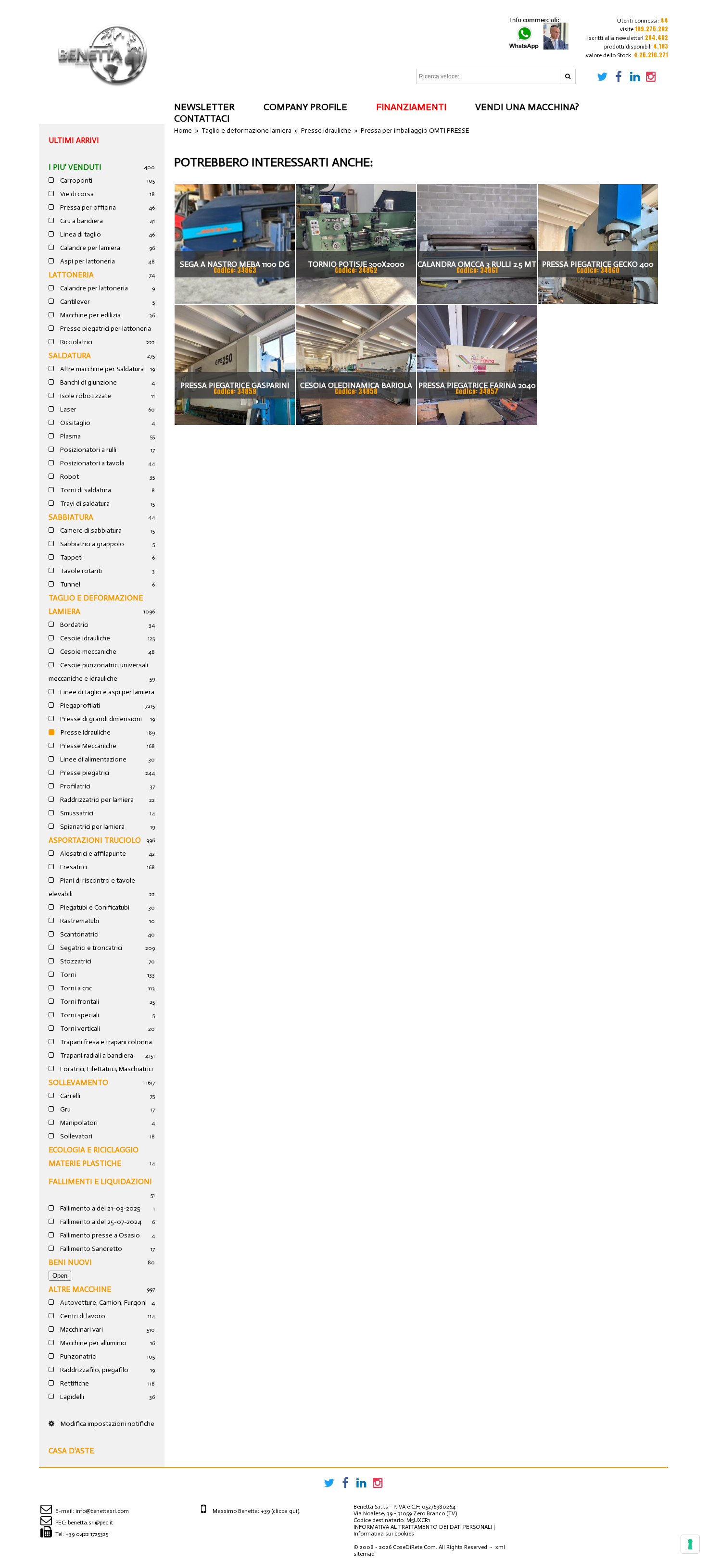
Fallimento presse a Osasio (99, 1235)
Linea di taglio (80, 234)
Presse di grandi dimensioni (100, 719)
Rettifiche (74, 1383)
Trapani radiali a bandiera (96, 1055)
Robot (69, 477)
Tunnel (69, 584)
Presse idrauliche (85, 732)
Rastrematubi (79, 921)
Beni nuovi (70, 1262)
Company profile (305, 106)
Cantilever (74, 302)
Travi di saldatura (84, 504)
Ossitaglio (74, 423)
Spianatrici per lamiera (92, 827)
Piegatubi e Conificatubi (94, 907)
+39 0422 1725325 (86, 1534)
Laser (67, 409)
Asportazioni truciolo (95, 840)
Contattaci (201, 118)
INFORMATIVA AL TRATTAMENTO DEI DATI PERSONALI (423, 1527)
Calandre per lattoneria (93, 288)
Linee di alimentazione (92, 759)
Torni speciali (79, 1015)
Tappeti (71, 557)
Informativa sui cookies (384, 1533)
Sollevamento (78, 1082)
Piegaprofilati (79, 705)
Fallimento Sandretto (90, 1249)
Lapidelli (71, 1397)
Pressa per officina (87, 207)
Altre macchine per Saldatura (101, 369)
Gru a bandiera (81, 221)
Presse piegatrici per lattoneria (105, 329)
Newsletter (204, 106)
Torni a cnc (75, 988)
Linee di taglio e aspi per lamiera (106, 692)
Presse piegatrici (84, 773)
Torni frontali (79, 1002)
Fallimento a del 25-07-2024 (100, 1222)
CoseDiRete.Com (414, 1547)
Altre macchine (80, 1289)
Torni (67, 975)
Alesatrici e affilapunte (92, 853)
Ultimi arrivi (74, 140)
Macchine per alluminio (92, 1343)
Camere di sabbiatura (90, 530)
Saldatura (70, 355)
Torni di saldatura (85, 490)
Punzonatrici (78, 1356)
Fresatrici (73, 867)
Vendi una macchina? (527, 106)
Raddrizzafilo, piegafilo (93, 1370)
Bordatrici (73, 625)
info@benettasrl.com (102, 1511)
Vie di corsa (76, 194)
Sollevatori (75, 1136)
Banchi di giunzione (88, 382)
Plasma (70, 436)
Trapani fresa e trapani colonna (105, 1042)
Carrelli (69, 1096)
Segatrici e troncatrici (90, 948)
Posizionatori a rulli (87, 450)
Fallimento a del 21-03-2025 (99, 1208)
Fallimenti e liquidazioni (100, 1181)
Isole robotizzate (85, 396)
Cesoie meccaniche (87, 652)
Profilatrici (74, 786)
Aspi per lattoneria (87, 261)
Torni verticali (79, 1028)
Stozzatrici (75, 961)
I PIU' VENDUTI (75, 167)
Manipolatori (78, 1123)
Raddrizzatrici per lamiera (96, 800)
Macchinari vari (81, 1329)
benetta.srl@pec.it (90, 1522)
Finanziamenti (411, 106)
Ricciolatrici (75, 342)
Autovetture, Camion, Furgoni (103, 1303)
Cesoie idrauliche (84, 638)
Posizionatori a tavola (92, 463)
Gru (65, 1109)
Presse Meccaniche (87, 746)
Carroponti (75, 180)
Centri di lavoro (82, 1316)
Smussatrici (76, 813)
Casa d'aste (71, 1450)
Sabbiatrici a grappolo (91, 544)
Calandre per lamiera (89, 248)
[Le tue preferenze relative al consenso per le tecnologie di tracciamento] (690, 1544)
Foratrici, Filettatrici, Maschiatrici (106, 1069)
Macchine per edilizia (90, 315)
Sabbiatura (71, 517)
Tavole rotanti (80, 571)
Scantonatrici (79, 934)
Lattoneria (71, 274)
